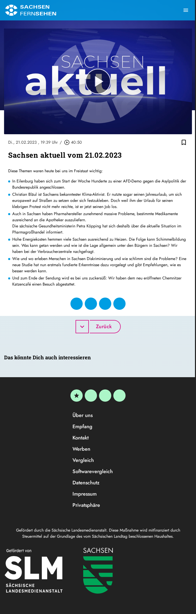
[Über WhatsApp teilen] (105, 304)
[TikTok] (119, 395)
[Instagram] (105, 395)
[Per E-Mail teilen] (119, 304)
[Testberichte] (76, 395)
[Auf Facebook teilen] (76, 304)
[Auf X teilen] (91, 304)
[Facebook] (91, 395)
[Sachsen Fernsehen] (30, 10)
